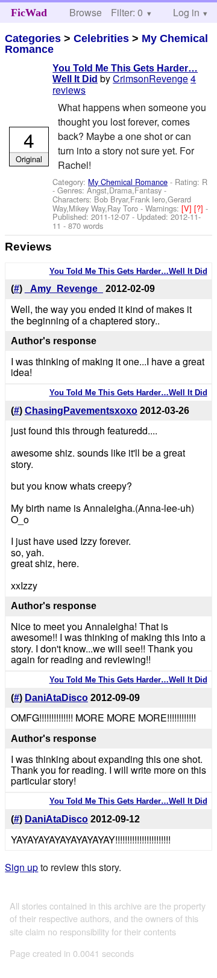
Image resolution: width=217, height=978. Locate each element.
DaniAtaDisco (56, 698)
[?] (200, 208)
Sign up (21, 867)
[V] (187, 208)
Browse (85, 12)
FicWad (29, 13)
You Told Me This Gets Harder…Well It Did (128, 271)
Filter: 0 (127, 12)
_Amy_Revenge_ (64, 289)
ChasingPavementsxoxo (81, 410)
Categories (33, 38)
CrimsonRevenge (150, 78)
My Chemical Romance (128, 181)
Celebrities (101, 38)
